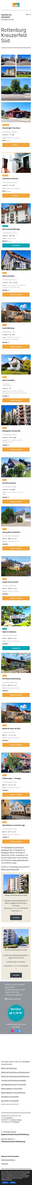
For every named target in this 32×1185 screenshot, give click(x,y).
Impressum (4, 1164)
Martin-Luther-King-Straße (10, 869)
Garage (12, 903)
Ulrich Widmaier (8, 1117)
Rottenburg (5, 853)
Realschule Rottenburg (9, 1068)
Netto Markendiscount (21, 860)
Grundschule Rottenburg (9, 1080)
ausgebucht (16, 648)
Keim (14, 863)
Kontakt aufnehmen (14, 999)
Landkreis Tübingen (16, 1120)
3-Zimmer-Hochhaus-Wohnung (14, 901)
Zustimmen (5, 1182)
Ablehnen (13, 1182)
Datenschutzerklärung (8, 1160)
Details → (16, 145)
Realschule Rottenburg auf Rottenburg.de (15, 1072)
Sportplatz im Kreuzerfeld (10, 1097)
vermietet (16, 245)
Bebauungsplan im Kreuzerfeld (11, 1088)
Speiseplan (22, 1080)
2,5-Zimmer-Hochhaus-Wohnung (14, 955)
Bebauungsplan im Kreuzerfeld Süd (13, 1093)
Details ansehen (16, 548)
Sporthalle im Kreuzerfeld (10, 1101)
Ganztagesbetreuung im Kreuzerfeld (13, 1084)
